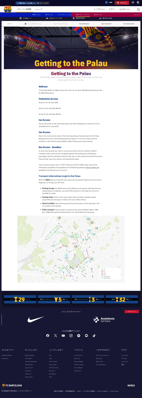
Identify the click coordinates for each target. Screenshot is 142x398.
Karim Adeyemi (78, 367)
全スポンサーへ (132, 311)
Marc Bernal (52, 374)
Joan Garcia (5, 358)
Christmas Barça (100, 364)
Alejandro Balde (29, 355)
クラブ (111, 9)
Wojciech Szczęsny (7, 355)
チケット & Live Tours (102, 355)
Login (109, 2)
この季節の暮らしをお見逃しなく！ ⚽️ (32, 3)
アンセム (124, 358)
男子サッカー (37, 14)
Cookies (79, 391)
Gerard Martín (29, 364)
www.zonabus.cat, (92, 167)
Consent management (102, 391)
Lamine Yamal (78, 355)
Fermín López (53, 361)
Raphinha (77, 358)
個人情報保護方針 (70, 391)
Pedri (50, 358)
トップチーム (99, 9)
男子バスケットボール (82, 14)
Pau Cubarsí (28, 358)
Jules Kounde (29, 367)
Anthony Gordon (79, 364)
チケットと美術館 (24, 9)
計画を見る (123, 3)
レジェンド (124, 361)
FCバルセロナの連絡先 (89, 391)
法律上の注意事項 (58, 391)
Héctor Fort (28, 374)
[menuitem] (138, 2)
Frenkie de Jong (53, 367)
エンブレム (124, 355)
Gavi (50, 355)
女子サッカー (98, 14)
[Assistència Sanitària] (103, 319)
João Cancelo (29, 377)
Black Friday (99, 361)
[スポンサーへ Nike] (36, 319)
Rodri (50, 377)
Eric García (28, 371)
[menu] (138, 2)
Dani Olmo (52, 371)
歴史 (122, 364)
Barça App (99, 358)
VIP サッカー (49, 14)
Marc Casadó (52, 364)
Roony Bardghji (78, 361)
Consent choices (114, 391)
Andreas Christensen (31, 361)
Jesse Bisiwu (77, 371)
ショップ (38, 9)
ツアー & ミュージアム (64, 14)
